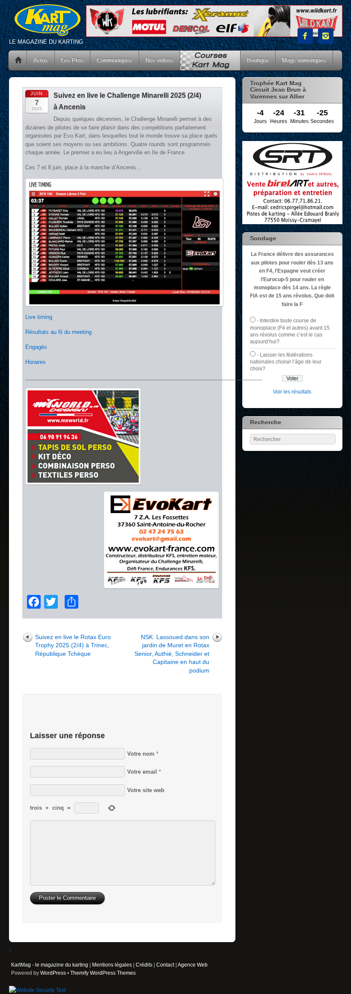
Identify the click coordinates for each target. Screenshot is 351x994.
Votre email (142, 772)
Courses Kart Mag (210, 60)
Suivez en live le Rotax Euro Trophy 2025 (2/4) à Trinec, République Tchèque (73, 645)
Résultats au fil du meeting (58, 332)
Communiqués (114, 60)
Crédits (144, 964)
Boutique (258, 60)
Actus (40, 60)
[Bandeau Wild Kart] (214, 35)
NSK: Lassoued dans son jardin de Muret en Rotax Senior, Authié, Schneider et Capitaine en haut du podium (171, 654)
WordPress (53, 973)
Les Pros (72, 60)
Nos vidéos (159, 60)
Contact (165, 964)
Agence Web (193, 964)
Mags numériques (304, 60)
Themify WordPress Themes (103, 973)
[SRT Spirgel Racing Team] (292, 222)
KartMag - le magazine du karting (49, 964)
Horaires (35, 362)
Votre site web (145, 790)
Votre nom (141, 754)
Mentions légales (112, 964)
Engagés (36, 347)
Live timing (38, 317)
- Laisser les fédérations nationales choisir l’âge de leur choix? (285, 362)
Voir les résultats (292, 391)
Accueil (18, 60)
